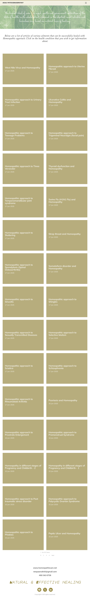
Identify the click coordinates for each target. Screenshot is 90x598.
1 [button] (40, 555)
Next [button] (53, 555)
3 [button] (46, 555)
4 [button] (49, 555)
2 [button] (43, 555)
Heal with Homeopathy (13, 3)
